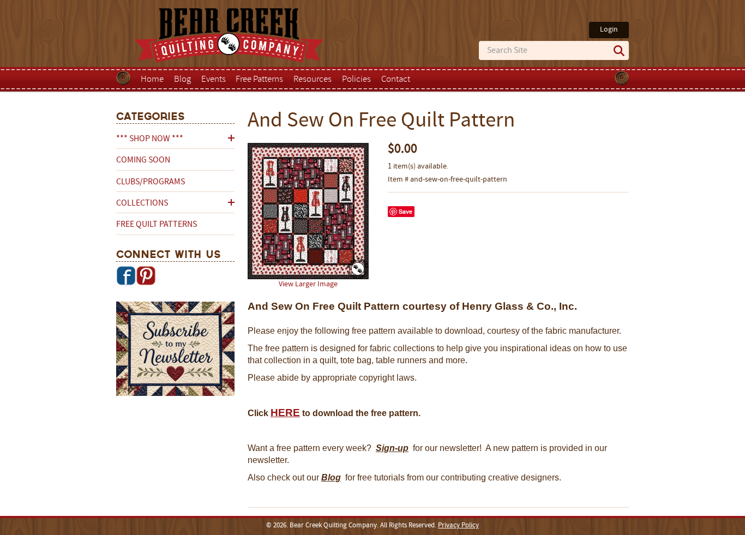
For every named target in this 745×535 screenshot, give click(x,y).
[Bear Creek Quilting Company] (175, 350)
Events (213, 80)
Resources (312, 80)
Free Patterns (259, 80)
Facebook (126, 275)
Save (405, 211)
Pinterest (145, 275)
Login (609, 30)
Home (152, 80)
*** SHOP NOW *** (149, 139)
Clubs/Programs (150, 182)
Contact (395, 80)
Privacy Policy (458, 525)
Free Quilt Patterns (156, 224)
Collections (142, 203)
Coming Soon (143, 160)
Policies (356, 80)
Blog (182, 80)
